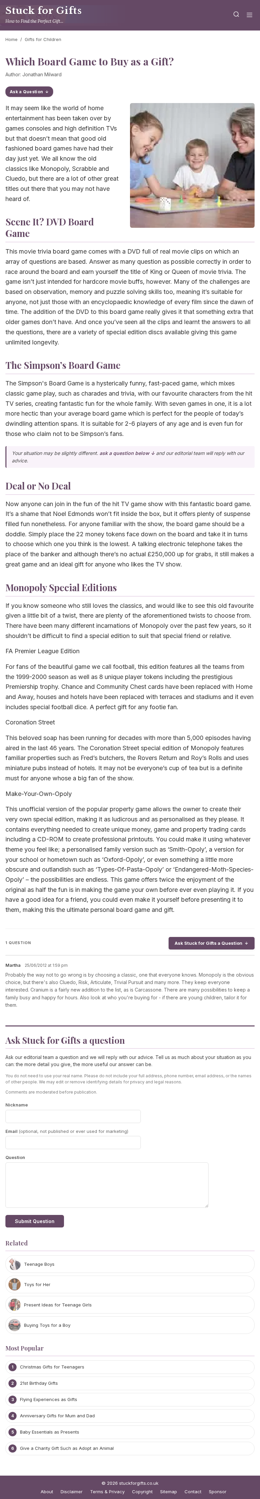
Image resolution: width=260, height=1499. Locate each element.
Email (66, 1131)
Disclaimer (72, 1491)
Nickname (16, 1104)
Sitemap (168, 1491)
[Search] (236, 15)
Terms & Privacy (107, 1491)
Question (15, 1157)
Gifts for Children (43, 39)
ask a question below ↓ (127, 453)
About (47, 1491)
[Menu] (249, 15)
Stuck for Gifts (43, 11)
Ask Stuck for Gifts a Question (208, 943)
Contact (193, 1491)
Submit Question (35, 1221)
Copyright (142, 1491)
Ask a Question (26, 91)
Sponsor (217, 1491)
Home (11, 39)
